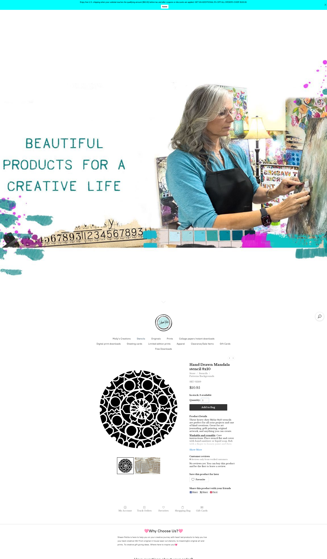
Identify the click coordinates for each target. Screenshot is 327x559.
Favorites (164, 510)
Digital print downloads (109, 343)
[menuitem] (229, 358)
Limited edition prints (159, 343)
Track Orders (144, 510)
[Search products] (319, 316)
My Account (125, 510)
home (164, 6)
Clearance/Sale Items (202, 343)
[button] (199, 479)
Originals (156, 338)
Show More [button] (195, 449)
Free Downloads (163, 349)
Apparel (181, 343)
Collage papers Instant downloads (196, 338)
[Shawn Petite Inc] (163, 323)
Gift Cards (225, 343)
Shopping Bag (182, 510)
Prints (170, 338)
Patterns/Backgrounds (201, 376)
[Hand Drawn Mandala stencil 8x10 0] (125, 465)
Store (192, 373)
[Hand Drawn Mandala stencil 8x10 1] (147, 465)
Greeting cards (134, 343)
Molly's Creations (122, 338)
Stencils (141, 338)
